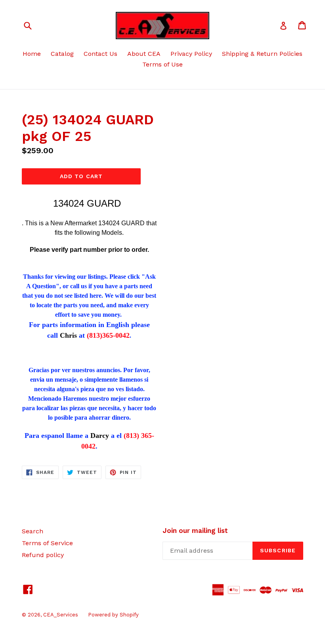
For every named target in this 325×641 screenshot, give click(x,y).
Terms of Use (162, 64)
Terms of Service (47, 543)
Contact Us (100, 53)
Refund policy (43, 555)
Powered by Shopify (113, 615)
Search (32, 531)
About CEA (144, 53)
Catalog (62, 53)
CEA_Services (60, 615)
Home (32, 53)
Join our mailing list (195, 530)
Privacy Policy (191, 53)
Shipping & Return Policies (262, 53)
